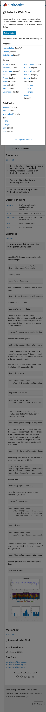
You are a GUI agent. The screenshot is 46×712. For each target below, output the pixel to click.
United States (8, 55)
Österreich (28, 71)
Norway (27, 68)
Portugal (27, 75)
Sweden (27, 78)
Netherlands (29, 64)
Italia (5, 88)
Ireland (5, 85)
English (29, 88)
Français (29, 92)
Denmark (6, 68)
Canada (6, 51)
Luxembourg (7, 92)
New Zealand (8, 114)
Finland (5, 78)
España (5, 75)
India (5, 111)
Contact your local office (23, 140)
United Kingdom (30, 95)
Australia (6, 107)
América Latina (8, 48)
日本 (4, 128)
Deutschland (7, 71)
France (5, 82)
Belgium (6, 64)
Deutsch (29, 85)
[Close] (42, 5)
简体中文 (8, 121)
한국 (4, 131)
